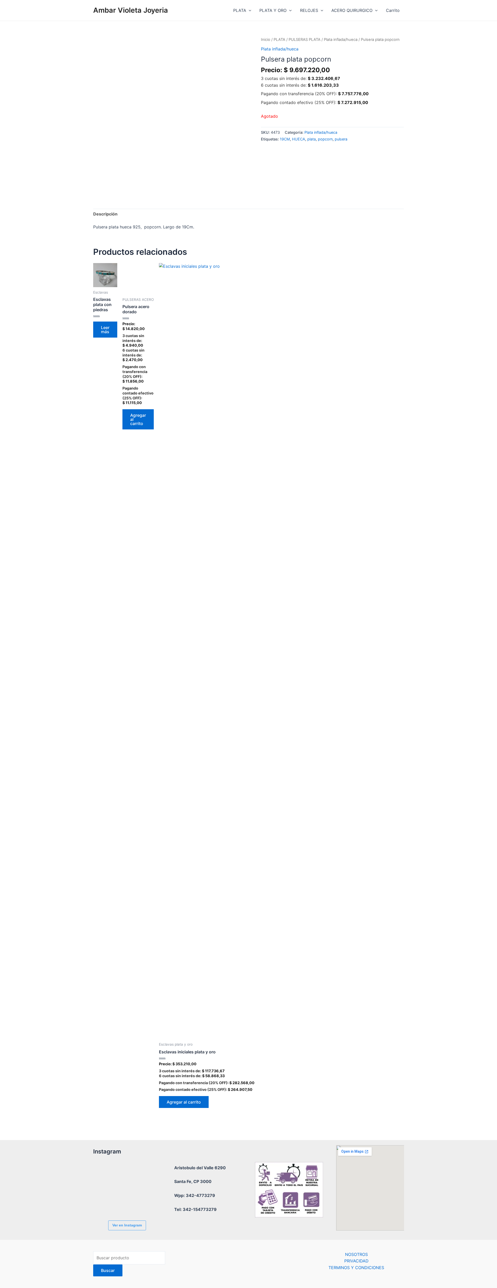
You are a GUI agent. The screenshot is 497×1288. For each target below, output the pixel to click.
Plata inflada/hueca (340, 39)
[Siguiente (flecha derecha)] (488, 644)
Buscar (108, 1270)
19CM (285, 139)
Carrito (393, 10)
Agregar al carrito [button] (138, 419)
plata (311, 139)
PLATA (239, 10)
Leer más (105, 329)
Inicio (265, 39)
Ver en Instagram (127, 1225)
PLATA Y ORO (273, 10)
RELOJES (309, 10)
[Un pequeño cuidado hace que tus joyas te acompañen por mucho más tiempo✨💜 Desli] (107, 1202)
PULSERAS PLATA (304, 39)
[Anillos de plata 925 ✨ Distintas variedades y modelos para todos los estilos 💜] (136, 1202)
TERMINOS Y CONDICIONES (356, 1267)
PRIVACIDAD (356, 1260)
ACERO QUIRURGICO (351, 10)
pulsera (341, 139)
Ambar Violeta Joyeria (130, 10)
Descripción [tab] (105, 214)
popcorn (325, 139)
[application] (248, 10)
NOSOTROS (356, 1254)
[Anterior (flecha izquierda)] (9, 644)
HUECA (298, 139)
